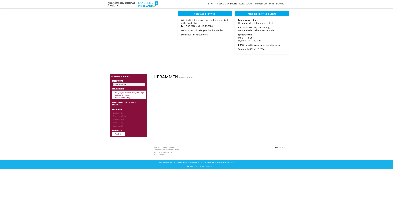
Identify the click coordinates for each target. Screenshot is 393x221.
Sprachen (117, 109)
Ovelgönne (119, 134)
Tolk (283, 147)
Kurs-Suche (246, 3)
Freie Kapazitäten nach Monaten (124, 103)
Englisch (118, 113)
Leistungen (118, 88)
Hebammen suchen (120, 76)
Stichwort (117, 81)
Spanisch (118, 126)
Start (211, 3)
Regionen (117, 130)
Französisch (119, 116)
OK (182, 166)
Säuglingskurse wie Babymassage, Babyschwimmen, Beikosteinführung (129, 95)
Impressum (261, 3)
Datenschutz (276, 3)
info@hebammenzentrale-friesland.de (263, 45)
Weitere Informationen (199, 166)
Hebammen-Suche (227, 3)
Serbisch (118, 122)
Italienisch (118, 119)
